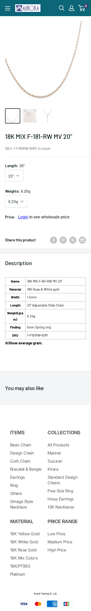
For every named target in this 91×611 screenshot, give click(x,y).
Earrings (17, 477)
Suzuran (55, 461)
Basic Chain (20, 444)
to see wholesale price (44, 217)
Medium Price (60, 541)
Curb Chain (20, 461)
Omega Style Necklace (21, 504)
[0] (82, 8)
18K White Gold (24, 541)
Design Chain (22, 452)
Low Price (56, 533)
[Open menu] (7, 8)
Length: (15, 165)
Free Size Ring (60, 490)
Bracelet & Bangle (25, 469)
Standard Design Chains (62, 480)
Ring (14, 485)
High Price (57, 549)
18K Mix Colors (23, 558)
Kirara (53, 469)
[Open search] (61, 8)
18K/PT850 (20, 566)
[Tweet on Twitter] (72, 240)
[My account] (71, 8)
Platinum (17, 574)
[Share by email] (82, 240)
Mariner (54, 452)
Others (16, 493)
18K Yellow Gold (25, 533)
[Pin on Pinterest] (63, 240)
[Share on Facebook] (53, 240)
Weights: (17, 191)
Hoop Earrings (61, 498)
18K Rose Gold (23, 549)
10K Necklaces (61, 507)
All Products (58, 444)
